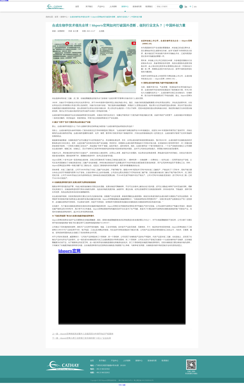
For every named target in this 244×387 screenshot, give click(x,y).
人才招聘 (113, 7)
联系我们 (149, 7)
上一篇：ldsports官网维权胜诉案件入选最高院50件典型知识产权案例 (82, 334)
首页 (77, 7)
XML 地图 (122, 385)
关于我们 (89, 7)
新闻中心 (125, 7)
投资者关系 (137, 7)
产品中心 (101, 7)
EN (195, 7)
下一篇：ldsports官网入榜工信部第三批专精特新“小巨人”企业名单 (81, 338)
